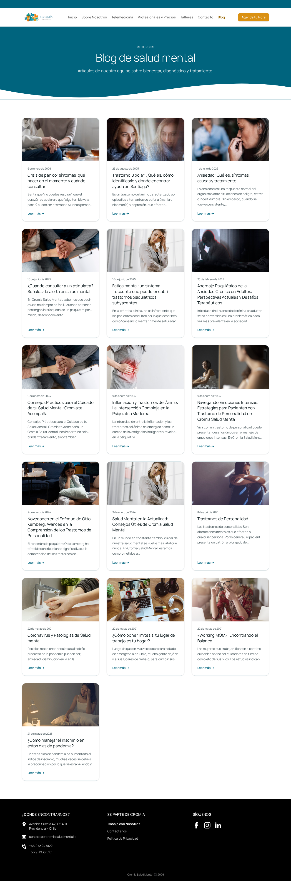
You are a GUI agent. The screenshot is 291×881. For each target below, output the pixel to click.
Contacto (205, 17)
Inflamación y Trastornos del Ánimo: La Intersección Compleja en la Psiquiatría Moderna (145, 408)
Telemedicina (122, 17)
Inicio (72, 17)
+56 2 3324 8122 (41, 845)
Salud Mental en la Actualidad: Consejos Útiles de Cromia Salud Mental (142, 524)
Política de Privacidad (122, 838)
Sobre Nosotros (94, 17)
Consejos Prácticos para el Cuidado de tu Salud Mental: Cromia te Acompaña (61, 408)
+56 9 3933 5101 (41, 852)
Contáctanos (117, 831)
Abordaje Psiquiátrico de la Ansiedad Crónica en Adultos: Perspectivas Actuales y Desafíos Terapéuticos (227, 294)
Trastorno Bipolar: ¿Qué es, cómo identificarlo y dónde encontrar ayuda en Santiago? (142, 180)
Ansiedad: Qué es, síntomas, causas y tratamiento (223, 177)
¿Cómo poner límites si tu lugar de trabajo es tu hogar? (143, 637)
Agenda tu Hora (254, 17)
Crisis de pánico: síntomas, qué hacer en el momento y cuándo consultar (56, 180)
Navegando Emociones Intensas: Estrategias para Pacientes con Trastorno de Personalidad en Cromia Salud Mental (227, 411)
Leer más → (36, 213)
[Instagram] (207, 825)
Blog (221, 17)
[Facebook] (196, 825)
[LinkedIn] (218, 825)
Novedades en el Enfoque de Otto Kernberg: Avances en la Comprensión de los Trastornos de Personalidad (59, 527)
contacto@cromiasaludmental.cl (53, 836)
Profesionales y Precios (157, 17)
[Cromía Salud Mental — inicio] (38, 17)
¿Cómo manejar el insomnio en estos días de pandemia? (56, 742)
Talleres (186, 17)
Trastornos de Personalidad (222, 518)
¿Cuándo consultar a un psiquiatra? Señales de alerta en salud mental (60, 288)
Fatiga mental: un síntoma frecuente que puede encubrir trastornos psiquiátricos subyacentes (140, 294)
